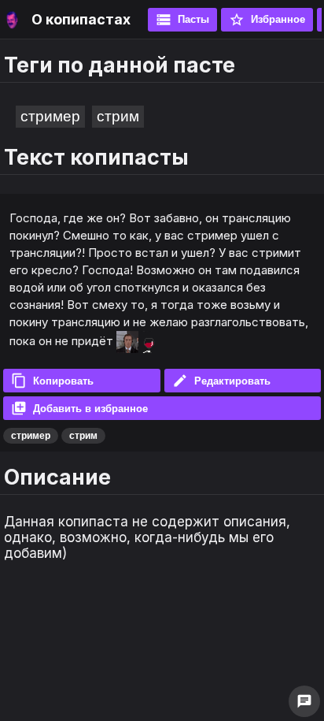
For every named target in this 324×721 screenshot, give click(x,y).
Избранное (267, 20)
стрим (118, 116)
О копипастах (81, 19)
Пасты (182, 20)
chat (304, 701)
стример (50, 116)
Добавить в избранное (79, 408)
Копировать (52, 380)
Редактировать (221, 380)
